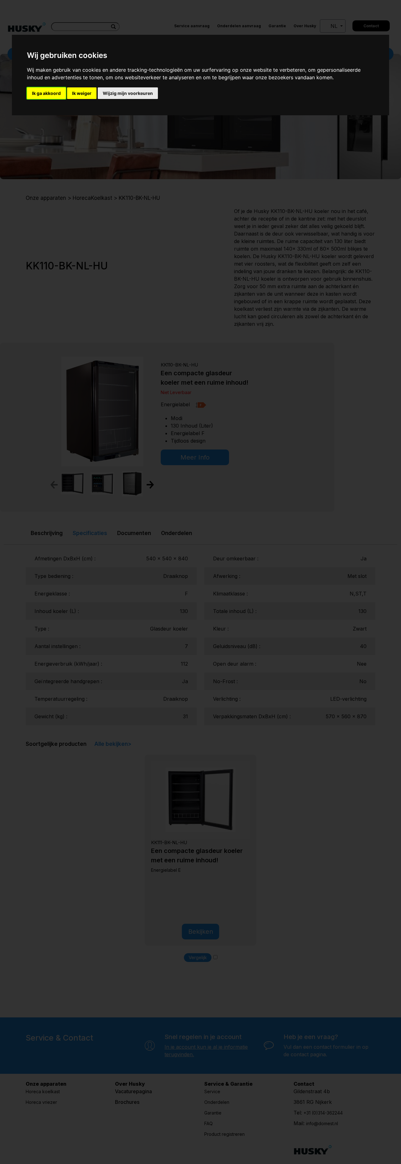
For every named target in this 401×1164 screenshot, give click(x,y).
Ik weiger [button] (81, 93)
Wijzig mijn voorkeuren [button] (128, 93)
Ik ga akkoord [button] (46, 93)
